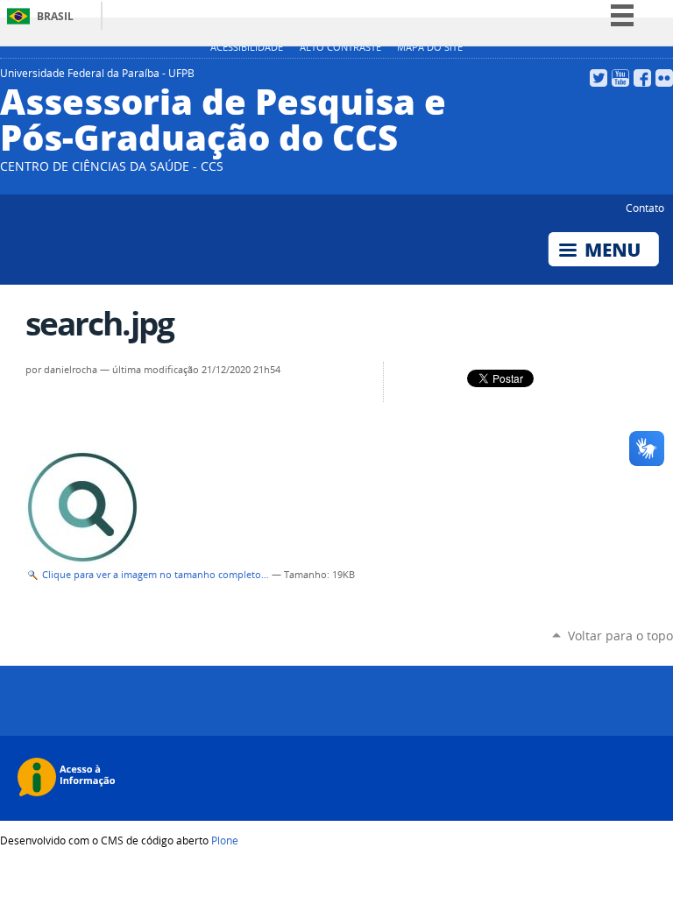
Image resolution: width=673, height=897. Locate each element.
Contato (645, 208)
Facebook (642, 78)
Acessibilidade (246, 47)
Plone (224, 840)
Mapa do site (430, 47)
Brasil (55, 16)
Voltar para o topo (620, 635)
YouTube (620, 78)
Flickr (664, 78)
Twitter (598, 78)
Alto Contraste (340, 47)
